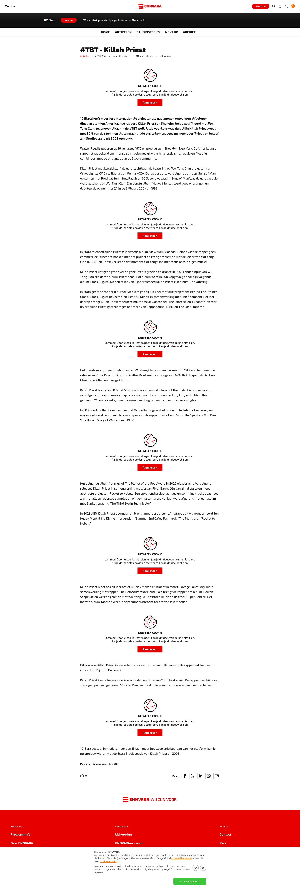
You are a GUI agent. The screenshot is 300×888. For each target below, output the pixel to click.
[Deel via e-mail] (217, 776)
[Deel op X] (193, 776)
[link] (98, 763)
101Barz (50, 20)
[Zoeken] (274, 6)
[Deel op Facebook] (185, 776)
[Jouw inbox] (280, 6)
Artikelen (84, 56)
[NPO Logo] (293, 6)
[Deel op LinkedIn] (201, 776)
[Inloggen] (286, 6)
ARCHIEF (189, 32)
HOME (105, 32)
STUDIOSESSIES (148, 32)
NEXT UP (171, 32)
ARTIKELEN (123, 32)
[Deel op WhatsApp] (209, 776)
